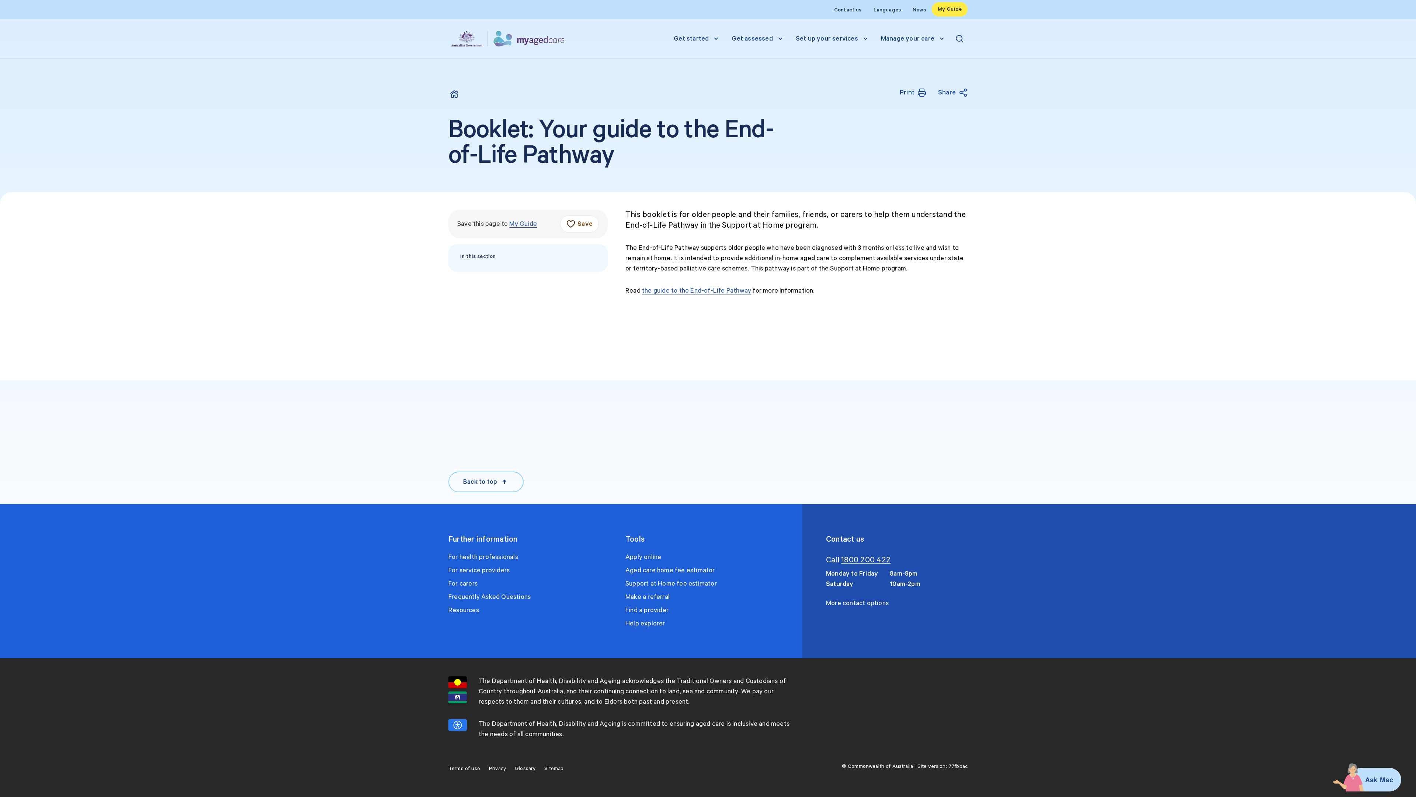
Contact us (848, 10)
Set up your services (827, 38)
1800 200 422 (866, 560)
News (919, 10)
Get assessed (752, 38)
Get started (691, 38)
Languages (887, 10)
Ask (1371, 779)
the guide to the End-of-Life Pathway (696, 290)
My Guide (950, 9)
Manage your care (907, 38)
